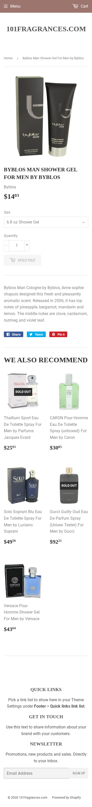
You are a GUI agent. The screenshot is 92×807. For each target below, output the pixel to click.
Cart (84, 6)
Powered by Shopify (66, 797)
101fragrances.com (46, 29)
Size (7, 212)
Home (8, 58)
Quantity (11, 236)
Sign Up (79, 773)
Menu (15, 6)
